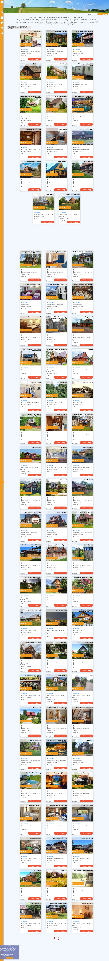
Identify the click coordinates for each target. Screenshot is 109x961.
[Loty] (2, 23)
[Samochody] (2, 28)
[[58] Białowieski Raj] (56, 682)
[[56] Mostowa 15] (82, 650)
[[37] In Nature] (56, 454)
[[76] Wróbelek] (56, 878)
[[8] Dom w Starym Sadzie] (56, 104)
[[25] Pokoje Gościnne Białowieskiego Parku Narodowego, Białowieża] (56, 324)
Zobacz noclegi (34, 59)
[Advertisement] (56, 238)
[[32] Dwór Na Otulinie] (82, 389)
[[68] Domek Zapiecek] (82, 780)
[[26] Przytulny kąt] (82, 324)
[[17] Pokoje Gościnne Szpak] (69, 201)
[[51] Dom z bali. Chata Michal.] (30, 617)
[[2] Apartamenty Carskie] (56, 38)
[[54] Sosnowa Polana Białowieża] (30, 650)
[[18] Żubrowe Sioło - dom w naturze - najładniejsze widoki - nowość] (30, 259)
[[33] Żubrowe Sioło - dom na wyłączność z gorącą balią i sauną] (30, 422)
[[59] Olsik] (82, 682)
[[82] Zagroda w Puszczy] (56, 943)
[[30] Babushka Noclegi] (30, 389)
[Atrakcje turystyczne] (2, 33)
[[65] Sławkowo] (82, 747)
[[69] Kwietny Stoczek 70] (30, 813)
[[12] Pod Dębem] (82, 136)
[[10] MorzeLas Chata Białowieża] (30, 136)
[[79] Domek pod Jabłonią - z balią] (56, 910)
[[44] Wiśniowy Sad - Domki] (82, 519)
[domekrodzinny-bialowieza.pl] (2, 2)
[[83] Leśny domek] (82, 943)
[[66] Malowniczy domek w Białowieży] (30, 780)
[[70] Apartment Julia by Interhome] (56, 813)
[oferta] (21, 51)
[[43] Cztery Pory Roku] (56, 519)
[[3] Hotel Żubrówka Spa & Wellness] (82, 38)
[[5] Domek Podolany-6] (56, 71)
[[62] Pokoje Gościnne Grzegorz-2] (82, 715)
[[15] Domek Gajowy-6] (82, 169)
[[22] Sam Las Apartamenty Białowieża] (56, 291)
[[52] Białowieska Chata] (56, 617)
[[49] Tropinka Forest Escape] (56, 585)
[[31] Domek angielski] (56, 389)
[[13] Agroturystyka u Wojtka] (30, 169)
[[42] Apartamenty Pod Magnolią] (30, 519)
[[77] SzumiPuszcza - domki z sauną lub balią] (82, 878)
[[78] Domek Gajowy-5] (30, 910)
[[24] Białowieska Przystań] (30, 324)
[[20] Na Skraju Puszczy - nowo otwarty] (82, 259)
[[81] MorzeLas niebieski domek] (30, 943)
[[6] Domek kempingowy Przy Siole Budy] (82, 71)
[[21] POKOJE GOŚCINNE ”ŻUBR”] (30, 291)
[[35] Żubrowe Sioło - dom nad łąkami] (82, 422)
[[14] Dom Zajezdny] (56, 169)
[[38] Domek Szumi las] (82, 454)
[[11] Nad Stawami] (56, 136)
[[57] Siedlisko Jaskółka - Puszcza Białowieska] (30, 682)
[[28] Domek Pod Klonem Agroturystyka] (56, 357)
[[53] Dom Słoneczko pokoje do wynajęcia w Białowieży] (82, 617)
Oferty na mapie (103, 14)
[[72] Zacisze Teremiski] (30, 845)
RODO (8, 955)
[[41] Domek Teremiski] (82, 487)
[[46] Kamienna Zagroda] (56, 552)
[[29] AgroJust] (82, 357)
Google (12, 947)
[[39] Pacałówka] (30, 487)
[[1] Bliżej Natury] (30, 38)
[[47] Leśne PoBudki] (82, 552)
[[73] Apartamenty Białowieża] (56, 845)
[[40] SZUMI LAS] (56, 487)
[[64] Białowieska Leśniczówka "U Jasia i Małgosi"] (56, 747)
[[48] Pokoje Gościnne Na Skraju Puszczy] (30, 585)
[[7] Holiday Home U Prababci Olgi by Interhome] (30, 104)
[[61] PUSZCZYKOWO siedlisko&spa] (56, 715)
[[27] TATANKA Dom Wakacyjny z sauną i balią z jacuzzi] (30, 357)
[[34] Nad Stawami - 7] (56, 422)
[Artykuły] (2, 17)
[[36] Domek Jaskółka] (30, 454)
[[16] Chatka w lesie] (43, 201)
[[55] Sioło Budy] (56, 650)
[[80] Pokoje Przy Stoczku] (82, 910)
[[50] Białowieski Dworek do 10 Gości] (82, 585)
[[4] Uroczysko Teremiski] (30, 71)
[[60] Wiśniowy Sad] (30, 715)
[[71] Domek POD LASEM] (82, 813)
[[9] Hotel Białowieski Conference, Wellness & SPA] (82, 104)
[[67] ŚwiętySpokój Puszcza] (56, 780)
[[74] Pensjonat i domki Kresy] (82, 845)
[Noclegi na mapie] (2, 12)
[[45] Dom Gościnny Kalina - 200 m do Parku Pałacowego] (30, 552)
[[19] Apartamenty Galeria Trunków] (56, 259)
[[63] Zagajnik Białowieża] (30, 747)
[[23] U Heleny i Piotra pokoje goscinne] (82, 291)
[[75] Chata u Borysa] (30, 878)
